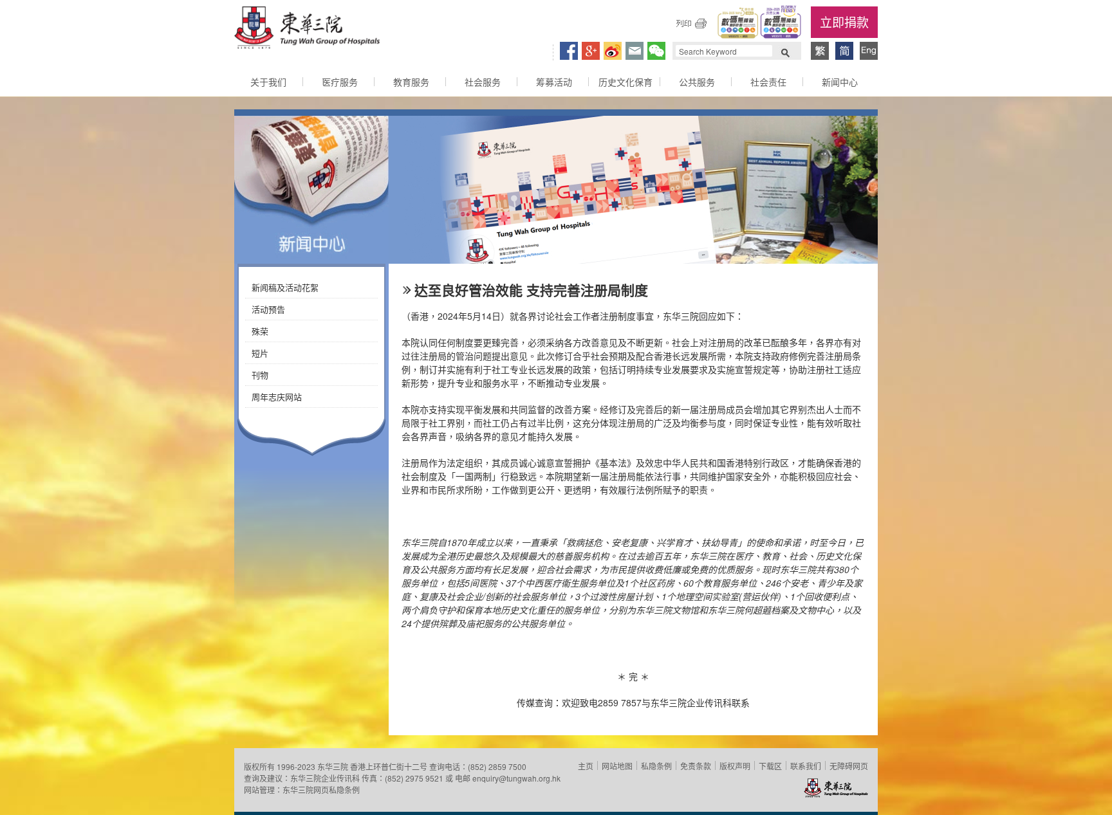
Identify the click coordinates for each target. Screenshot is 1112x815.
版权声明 (734, 765)
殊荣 (260, 331)
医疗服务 (340, 81)
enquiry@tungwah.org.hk (516, 778)
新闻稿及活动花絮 (285, 287)
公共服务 (697, 81)
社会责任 (768, 81)
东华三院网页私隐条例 (321, 789)
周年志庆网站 (277, 396)
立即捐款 (844, 21)
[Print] (691, 23)
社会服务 (483, 81)
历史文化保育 (625, 81)
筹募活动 (554, 81)
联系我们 (805, 765)
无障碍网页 (848, 765)
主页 (585, 765)
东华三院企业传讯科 (325, 778)
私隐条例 (656, 765)
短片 (260, 353)
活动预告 (268, 309)
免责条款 (695, 765)
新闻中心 (840, 81)
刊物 (260, 375)
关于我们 (268, 81)
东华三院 (307, 29)
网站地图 (617, 765)
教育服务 (411, 81)
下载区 (770, 765)
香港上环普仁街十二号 (388, 766)
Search (785, 51)
